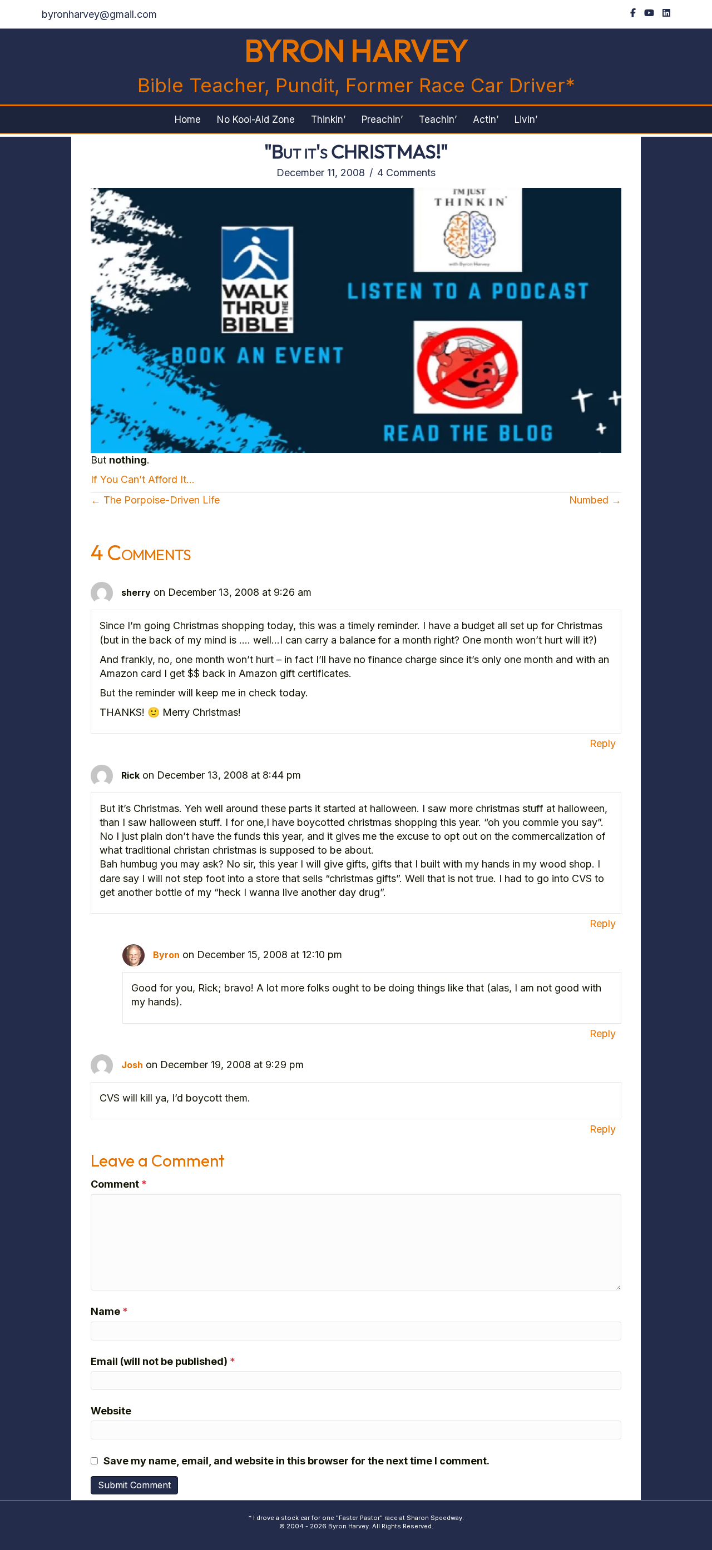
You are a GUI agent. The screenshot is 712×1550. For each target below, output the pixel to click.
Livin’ (526, 119)
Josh (132, 1064)
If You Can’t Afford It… (143, 479)
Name (109, 1311)
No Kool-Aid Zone (256, 119)
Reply (603, 743)
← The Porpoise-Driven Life (155, 500)
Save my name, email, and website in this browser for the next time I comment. (296, 1461)
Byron (166, 954)
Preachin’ (382, 119)
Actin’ (485, 119)
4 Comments (406, 172)
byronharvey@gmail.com (99, 14)
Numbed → (595, 500)
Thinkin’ (328, 119)
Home (188, 119)
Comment (119, 1184)
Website (111, 1411)
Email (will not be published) (163, 1361)
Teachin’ (438, 119)
